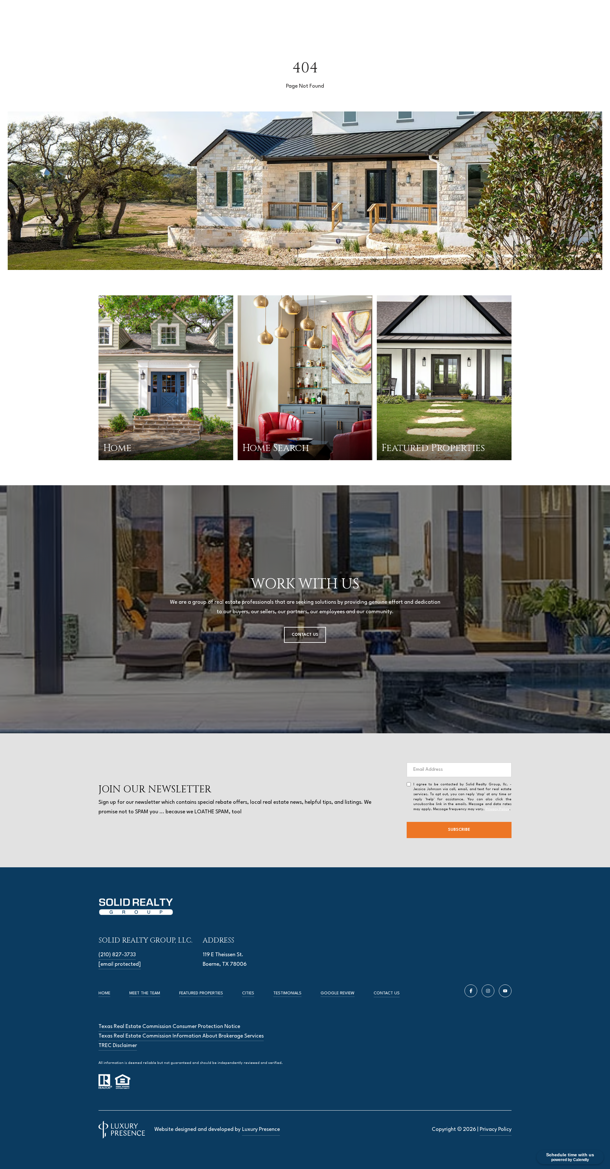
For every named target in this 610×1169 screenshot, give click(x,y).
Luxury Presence (261, 1129)
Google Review (338, 993)
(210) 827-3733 (117, 954)
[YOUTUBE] (505, 990)
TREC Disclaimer (117, 1045)
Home (104, 993)
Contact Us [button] (305, 635)
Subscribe (459, 830)
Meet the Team (144, 993)
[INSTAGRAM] (488, 990)
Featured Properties (201, 993)
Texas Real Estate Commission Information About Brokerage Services (181, 1036)
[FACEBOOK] (470, 990)
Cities (248, 993)
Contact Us (387, 993)
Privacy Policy (497, 809)
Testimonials (287, 993)
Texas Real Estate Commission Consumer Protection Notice (169, 1026)
